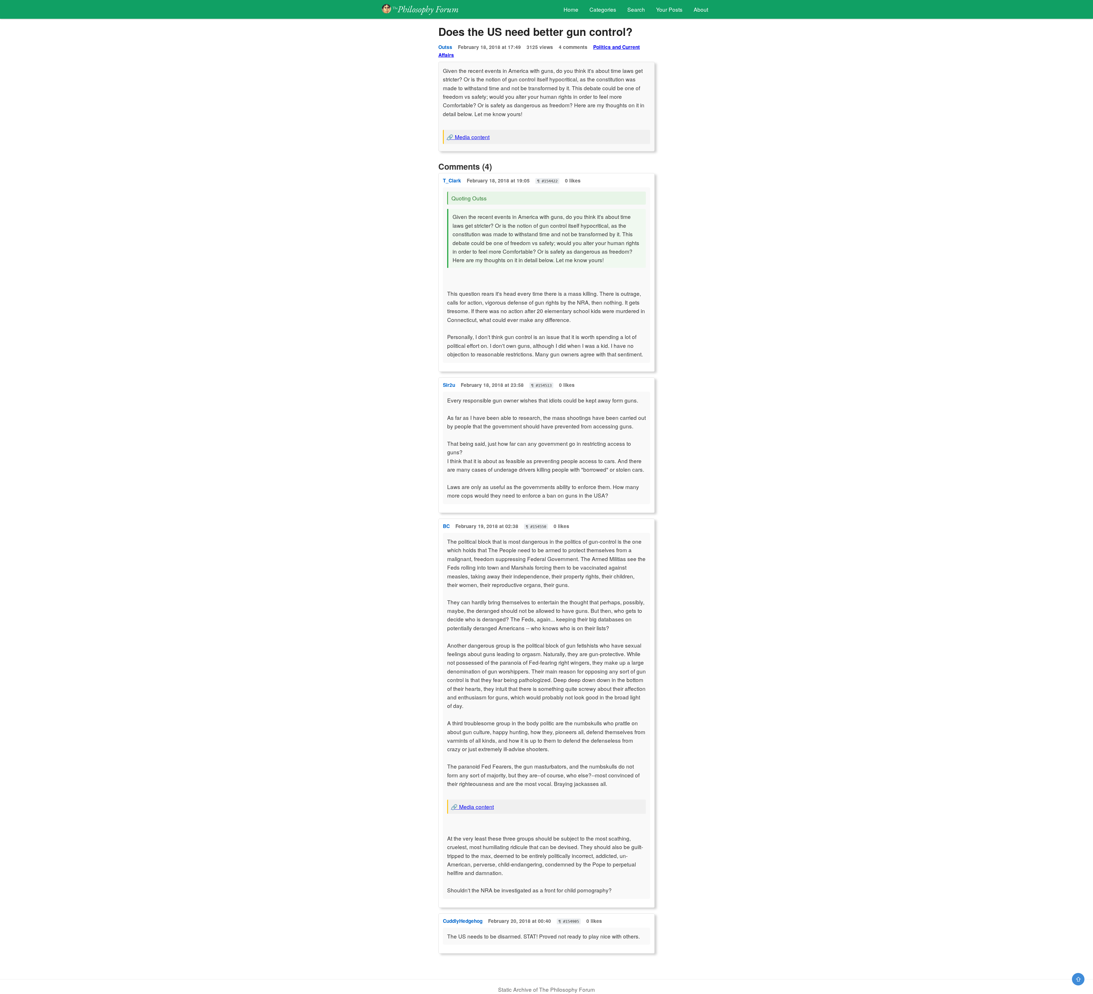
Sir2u (449, 384)
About (701, 9)
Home (571, 9)
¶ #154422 (547, 181)
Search (636, 9)
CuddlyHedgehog (462, 920)
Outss (445, 47)
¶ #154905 (568, 921)
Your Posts (669, 9)
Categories (602, 9)
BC (446, 526)
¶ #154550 (536, 526)
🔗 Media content (468, 137)
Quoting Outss (469, 198)
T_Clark (452, 180)
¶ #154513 (541, 385)
